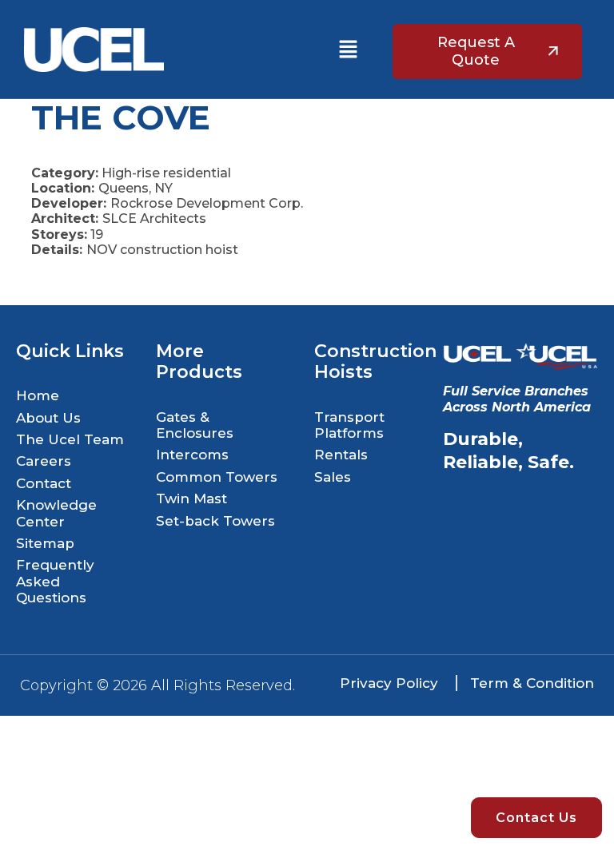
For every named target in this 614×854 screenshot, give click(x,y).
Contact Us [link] (536, 817)
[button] (348, 50)
